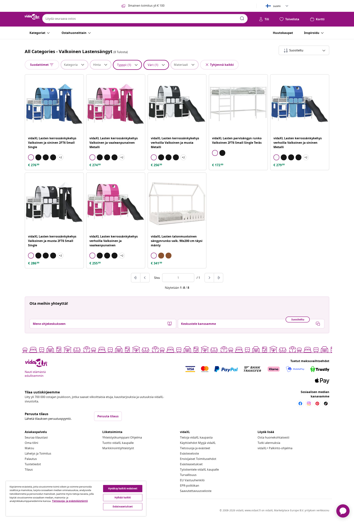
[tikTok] (326, 403)
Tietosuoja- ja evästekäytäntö (70, 501)
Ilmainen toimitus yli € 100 (145, 6)
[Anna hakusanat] (242, 18)
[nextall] (218, 277)
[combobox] (145, 18)
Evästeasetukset (191, 464)
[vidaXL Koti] (32, 17)
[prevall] (135, 277)
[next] (209, 277)
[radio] (31, 157)
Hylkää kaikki (122, 497)
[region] (76, 498)
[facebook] (300, 403)
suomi (277, 6)
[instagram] (309, 403)
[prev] (144, 277)
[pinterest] (317, 403)
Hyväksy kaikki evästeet (122, 488)
